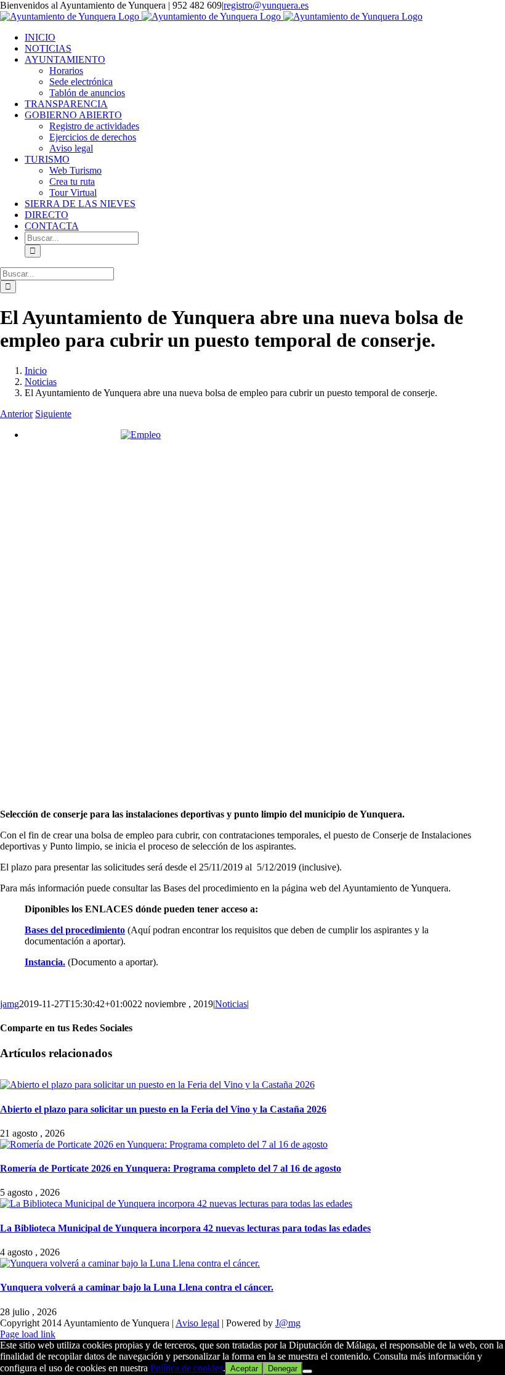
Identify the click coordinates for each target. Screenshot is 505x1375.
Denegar (282, 1368)
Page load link (27, 1334)
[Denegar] (307, 1371)
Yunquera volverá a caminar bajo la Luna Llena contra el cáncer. (136, 1287)
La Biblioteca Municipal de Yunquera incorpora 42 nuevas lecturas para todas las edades (185, 1228)
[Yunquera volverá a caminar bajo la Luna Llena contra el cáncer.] (130, 1263)
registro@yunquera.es (266, 5)
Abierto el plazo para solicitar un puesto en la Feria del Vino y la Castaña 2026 (163, 1109)
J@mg (288, 1323)
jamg (9, 1004)
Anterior (16, 413)
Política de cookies (186, 1368)
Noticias (231, 1004)
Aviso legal (197, 1323)
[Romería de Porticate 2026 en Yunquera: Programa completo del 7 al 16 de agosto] (164, 1144)
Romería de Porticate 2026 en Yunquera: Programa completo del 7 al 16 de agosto (170, 1168)
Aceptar (244, 1368)
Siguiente (53, 413)
